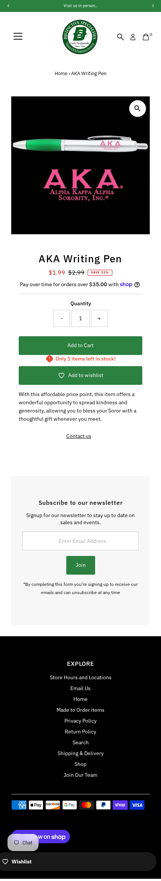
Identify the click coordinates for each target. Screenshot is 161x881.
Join (81, 565)
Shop (80, 764)
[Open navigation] (18, 37)
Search (81, 742)
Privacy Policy (80, 720)
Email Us (80, 688)
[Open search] (120, 37)
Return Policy (80, 731)
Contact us (78, 436)
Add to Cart (80, 345)
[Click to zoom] (137, 108)
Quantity (80, 303)
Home (61, 73)
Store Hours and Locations (81, 677)
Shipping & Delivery (81, 753)
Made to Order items (80, 710)
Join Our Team (80, 775)
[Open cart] (146, 37)
